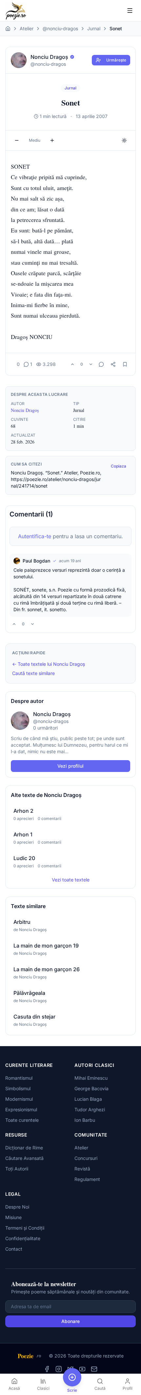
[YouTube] (82, 1369)
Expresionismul (21, 1109)
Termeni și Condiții (24, 1228)
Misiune (13, 1217)
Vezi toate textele (71, 879)
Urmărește (116, 60)
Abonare (70, 1321)
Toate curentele (22, 1120)
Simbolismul (17, 1088)
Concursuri (85, 1158)
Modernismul (19, 1099)
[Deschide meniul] (130, 10)
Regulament (87, 1179)
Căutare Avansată (24, 1158)
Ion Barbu (84, 1120)
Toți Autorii (16, 1168)
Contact (13, 1249)
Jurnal (93, 28)
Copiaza (118, 466)
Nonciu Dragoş (25, 410)
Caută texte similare (33, 673)
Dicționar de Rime (24, 1147)
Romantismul (18, 1078)
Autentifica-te (34, 536)
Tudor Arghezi (89, 1109)
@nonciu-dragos (60, 28)
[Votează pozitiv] (72, 364)
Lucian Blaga (88, 1099)
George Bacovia (91, 1088)
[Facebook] (47, 1369)
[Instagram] (58, 1369)
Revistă (82, 1168)
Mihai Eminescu (91, 1078)
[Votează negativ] (90, 364)
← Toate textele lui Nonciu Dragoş (48, 664)
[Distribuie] (113, 364)
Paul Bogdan (36, 561)
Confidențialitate (22, 1238)
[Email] (94, 1369)
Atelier (26, 28)
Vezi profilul (70, 766)
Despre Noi (17, 1207)
